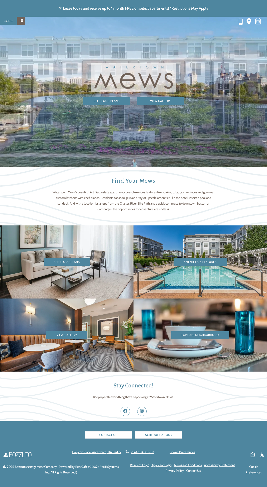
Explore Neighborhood (200, 334)
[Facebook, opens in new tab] (125, 411)
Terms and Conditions (188, 465)
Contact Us (108, 434)
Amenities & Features (200, 261)
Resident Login (139, 465)
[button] (133, 8)
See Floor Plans (107, 100)
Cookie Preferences (182, 452)
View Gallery (160, 100)
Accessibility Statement (219, 465)
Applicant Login (161, 465)
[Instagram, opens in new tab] (142, 411)
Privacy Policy (175, 471)
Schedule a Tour (158, 434)
